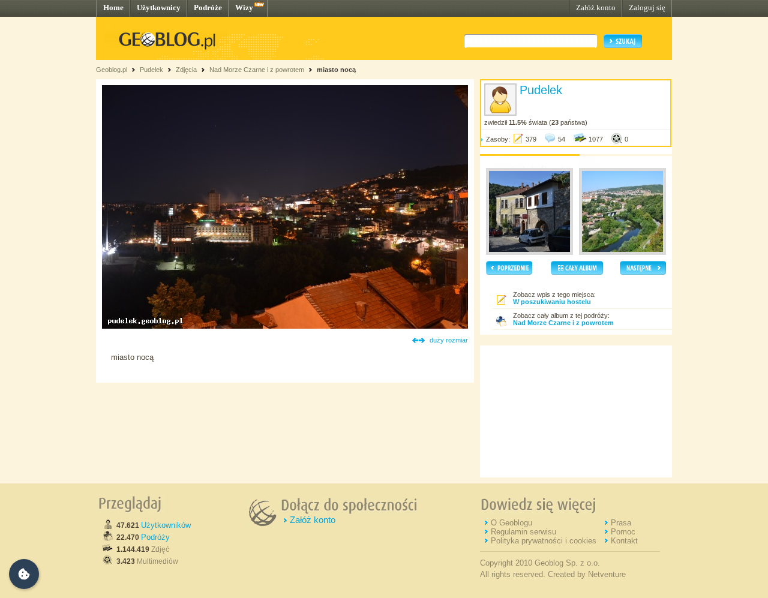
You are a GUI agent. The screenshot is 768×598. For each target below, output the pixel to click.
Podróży (155, 537)
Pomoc (623, 531)
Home (113, 7)
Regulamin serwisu (523, 531)
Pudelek (151, 69)
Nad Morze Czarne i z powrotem (256, 69)
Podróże (208, 7)
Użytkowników (166, 525)
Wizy (244, 7)
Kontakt (624, 540)
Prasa (621, 522)
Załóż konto (596, 7)
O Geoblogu (511, 522)
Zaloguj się (647, 7)
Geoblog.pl (111, 69)
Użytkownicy (159, 7)
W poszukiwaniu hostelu (552, 301)
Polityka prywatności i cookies (543, 540)
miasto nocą (336, 69)
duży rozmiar (449, 340)
